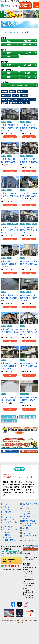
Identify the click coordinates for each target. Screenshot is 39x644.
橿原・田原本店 (10, 540)
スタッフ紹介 (26, 531)
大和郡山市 (27, 65)
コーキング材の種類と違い (10, 523)
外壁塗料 (27, 511)
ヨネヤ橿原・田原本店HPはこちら (10, 560)
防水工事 (15, 95)
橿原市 (9, 73)
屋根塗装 (12, 92)
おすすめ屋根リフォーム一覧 (29, 517)
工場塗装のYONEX (28, 521)
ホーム (5, 504)
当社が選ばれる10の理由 (30, 505)
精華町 (9, 57)
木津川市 (27, 53)
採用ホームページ (28, 533)
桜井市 (27, 77)
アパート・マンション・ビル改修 (24, 99)
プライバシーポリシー (29, 540)
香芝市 (9, 41)
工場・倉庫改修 (7, 99)
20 (34, 417)
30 (3, 420)
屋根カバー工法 (23, 92)
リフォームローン (9, 515)
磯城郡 (27, 73)
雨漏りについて (8, 517)
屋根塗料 (27, 514)
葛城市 (9, 44)
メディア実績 (7, 527)
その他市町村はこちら (19, 85)
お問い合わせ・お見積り (29, 536)
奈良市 (9, 65)
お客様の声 (7, 512)
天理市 (9, 77)
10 (30, 417)
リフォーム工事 (24, 103)
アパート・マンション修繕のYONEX (29, 524)
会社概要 (25, 528)
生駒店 (7, 535)
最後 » (14, 420)
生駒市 (9, 53)
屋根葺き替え (6, 95)
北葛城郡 (27, 41)
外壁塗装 (4, 92)
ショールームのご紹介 (10, 529)
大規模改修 (24, 95)
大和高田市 (27, 44)
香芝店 (7, 532)
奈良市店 (8, 537)
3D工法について (8, 520)
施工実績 (6, 509)
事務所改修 (13, 103)
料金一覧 (6, 507)
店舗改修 (4, 103)
